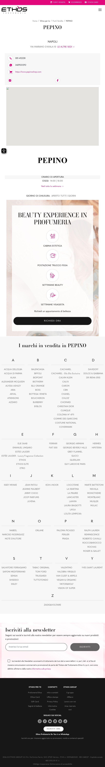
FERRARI (53, 444)
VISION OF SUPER (66, 588)
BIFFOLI (37, 374)
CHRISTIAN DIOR (65, 407)
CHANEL (65, 394)
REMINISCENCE (91, 535)
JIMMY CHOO (31, 493)
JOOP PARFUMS (31, 497)
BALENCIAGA (37, 370)
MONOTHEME (94, 493)
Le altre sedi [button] (65, 47)
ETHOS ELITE (22, 464)
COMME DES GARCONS (65, 419)
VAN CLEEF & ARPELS (66, 576)
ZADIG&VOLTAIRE (52, 605)
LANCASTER (73, 497)
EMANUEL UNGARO (22, 448)
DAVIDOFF (93, 370)
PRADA (65, 539)
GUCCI (74, 456)
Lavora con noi (70, 702)
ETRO (22, 468)
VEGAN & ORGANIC (66, 580)
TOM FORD (40, 572)
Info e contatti (52, 693)
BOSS (37, 390)
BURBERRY (38, 402)
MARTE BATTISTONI (94, 485)
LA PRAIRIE (73, 493)
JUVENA (31, 502)
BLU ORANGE (37, 386)
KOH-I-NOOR (52, 485)
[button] (52, 114)
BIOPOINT (38, 378)
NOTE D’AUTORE (13, 539)
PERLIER (65, 535)
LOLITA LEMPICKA (72, 514)
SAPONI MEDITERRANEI (14, 572)
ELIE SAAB (22, 444)
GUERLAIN (75, 460)
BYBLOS (38, 407)
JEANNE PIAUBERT (31, 489)
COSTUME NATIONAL (65, 423)
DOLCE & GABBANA (93, 374)
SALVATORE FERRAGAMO (14, 568)
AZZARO (13, 402)
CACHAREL (65, 370)
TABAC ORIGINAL (40, 568)
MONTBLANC (94, 497)
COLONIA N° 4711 (65, 415)
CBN (65, 390)
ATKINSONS (13, 398)
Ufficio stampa (52, 697)
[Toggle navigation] (100, 9)
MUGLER (94, 502)
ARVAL (13, 394)
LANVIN (72, 502)
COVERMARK (65, 427)
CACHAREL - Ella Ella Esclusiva (65, 374)
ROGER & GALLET (92, 551)
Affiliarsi (70, 697)
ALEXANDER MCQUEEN (13, 382)
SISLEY (14, 584)
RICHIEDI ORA (52, 321)
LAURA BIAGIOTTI (72, 506)
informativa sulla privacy (41, 669)
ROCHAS (91, 547)
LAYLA (73, 510)
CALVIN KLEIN (65, 378)
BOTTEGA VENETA (38, 394)
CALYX (65, 382)
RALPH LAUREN (91, 531)
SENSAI (14, 576)
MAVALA (94, 489)
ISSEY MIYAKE (10, 485)
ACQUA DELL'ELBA (13, 370)
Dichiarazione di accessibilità (61, 764)
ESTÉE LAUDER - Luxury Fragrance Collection (22, 456)
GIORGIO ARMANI (75, 444)
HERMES (97, 444)
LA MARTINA (73, 489)
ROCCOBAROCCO (91, 543)
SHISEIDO (14, 580)
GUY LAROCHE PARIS (75, 464)
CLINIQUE (65, 411)
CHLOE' (65, 398)
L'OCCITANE (73, 485)
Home (35, 21)
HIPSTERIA (97, 448)
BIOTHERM (38, 382)
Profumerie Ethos (35, 693)
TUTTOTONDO (41, 580)
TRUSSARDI (40, 576)
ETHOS (22, 460)
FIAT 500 (53, 448)
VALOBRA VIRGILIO (66, 572)
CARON (65, 386)
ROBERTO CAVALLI (92, 539)
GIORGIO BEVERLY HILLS (75, 448)
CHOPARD (65, 402)
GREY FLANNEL (75, 452)
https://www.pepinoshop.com (28, 72)
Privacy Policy (52, 702)
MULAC (94, 506)
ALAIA (13, 378)
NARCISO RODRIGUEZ (13, 535)
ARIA (13, 390)
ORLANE (39, 531)
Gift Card (35, 702)
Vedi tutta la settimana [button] (51, 186)
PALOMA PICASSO (66, 531)
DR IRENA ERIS (93, 378)
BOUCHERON (38, 398)
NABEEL (13, 531)
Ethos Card (35, 697)
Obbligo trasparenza (41, 764)
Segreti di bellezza (35, 706)
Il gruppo (70, 693)
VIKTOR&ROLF (67, 584)
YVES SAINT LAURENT (92, 568)
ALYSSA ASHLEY (13, 386)
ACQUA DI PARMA (13, 374)
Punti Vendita (58, 21)
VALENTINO (66, 568)
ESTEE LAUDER (22, 452)
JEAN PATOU (31, 485)
